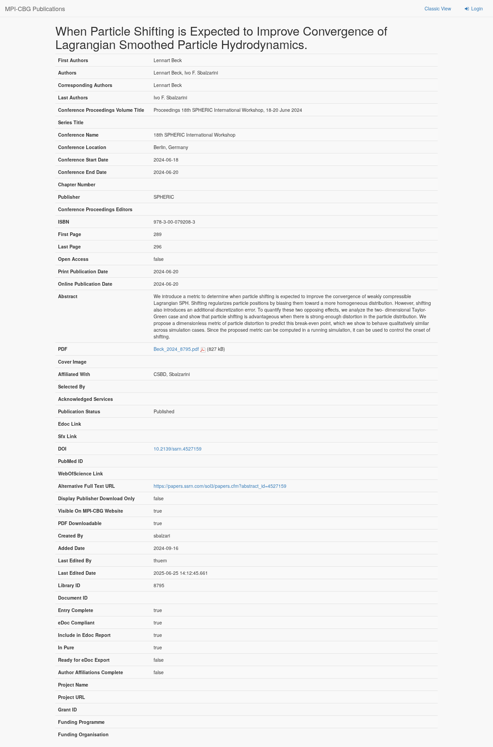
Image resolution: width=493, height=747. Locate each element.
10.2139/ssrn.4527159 (178, 448)
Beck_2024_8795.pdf (176, 348)
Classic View (438, 8)
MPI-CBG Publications (35, 8)
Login (476, 8)
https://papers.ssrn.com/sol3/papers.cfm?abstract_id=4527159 (220, 485)
